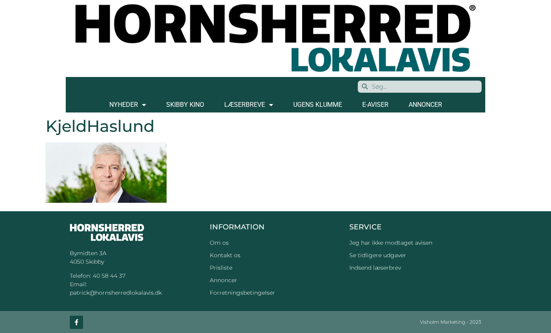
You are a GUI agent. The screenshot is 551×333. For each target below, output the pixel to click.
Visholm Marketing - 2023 (450, 322)
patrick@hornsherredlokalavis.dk (116, 292)
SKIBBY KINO (185, 104)
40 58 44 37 (109, 275)
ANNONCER (425, 104)
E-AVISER (375, 104)
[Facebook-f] (76, 322)
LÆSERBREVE (244, 104)
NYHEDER (123, 104)
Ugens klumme (317, 104)
